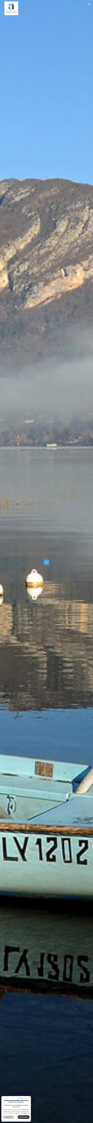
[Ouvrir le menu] (90, 4)
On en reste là (23, 1098)
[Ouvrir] (46, 562)
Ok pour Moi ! (23, 1117)
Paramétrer (9, 1117)
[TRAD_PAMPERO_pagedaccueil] (11, 15)
